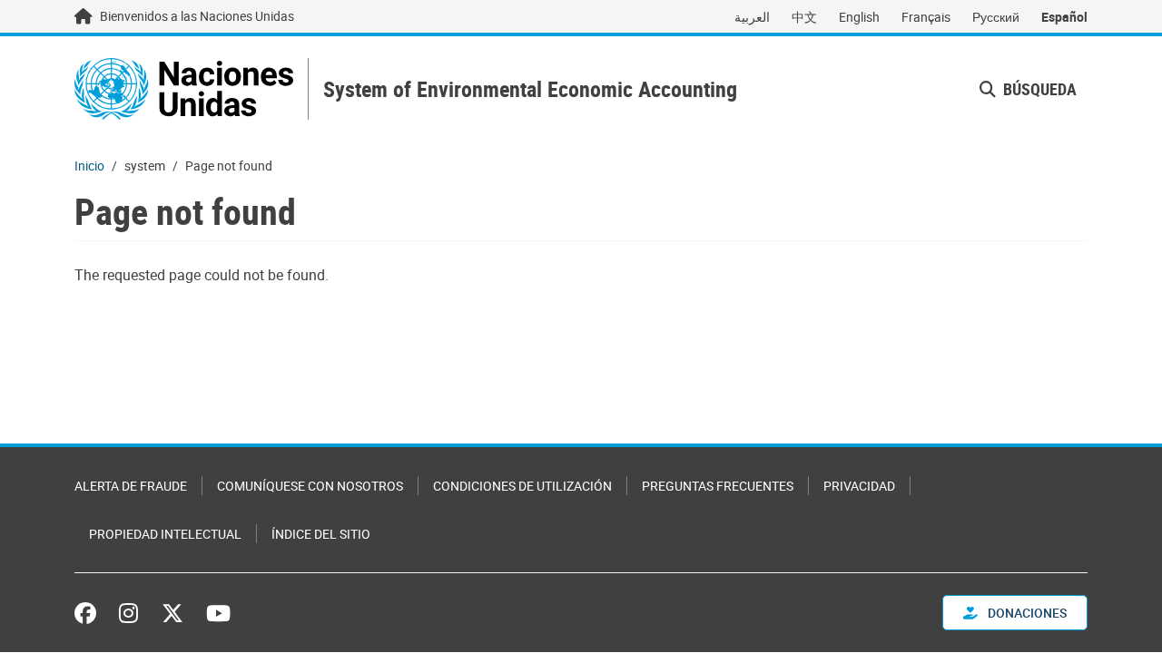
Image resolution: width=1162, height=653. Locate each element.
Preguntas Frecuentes (717, 485)
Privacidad (859, 485)
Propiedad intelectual (165, 533)
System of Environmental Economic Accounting (530, 89)
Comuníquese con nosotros (310, 485)
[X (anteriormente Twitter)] (172, 613)
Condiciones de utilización (522, 485)
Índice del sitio (320, 533)
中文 (804, 16)
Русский (995, 16)
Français (925, 16)
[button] (1028, 89)
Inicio (89, 165)
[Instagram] (128, 613)
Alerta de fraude (130, 485)
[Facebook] (89, 613)
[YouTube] (218, 613)
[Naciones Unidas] (183, 89)
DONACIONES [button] (1026, 612)
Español (1064, 16)
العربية (752, 16)
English (859, 16)
